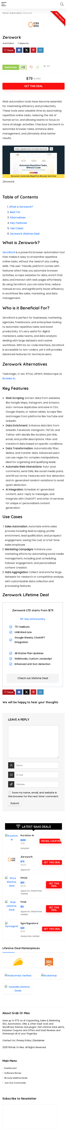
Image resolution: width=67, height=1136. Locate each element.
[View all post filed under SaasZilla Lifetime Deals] (18, 988)
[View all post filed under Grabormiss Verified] (18, 975)
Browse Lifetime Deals (15, 1077)
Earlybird (24, 848)
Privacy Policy (24, 1040)
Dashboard (10, 1068)
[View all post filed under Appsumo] (18, 962)
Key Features (18, 223)
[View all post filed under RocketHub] (49, 975)
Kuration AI (27, 835)
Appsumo (24, 43)
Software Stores (12, 1073)
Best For (15, 212)
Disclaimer (39, 1040)
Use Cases (16, 228)
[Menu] (4, 4)
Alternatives (18, 217)
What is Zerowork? (21, 207)
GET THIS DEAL (33, 86)
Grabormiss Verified (29, 936)
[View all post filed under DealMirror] (49, 962)
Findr (23, 901)
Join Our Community (15, 1082)
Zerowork (26, 856)
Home (5, 13)
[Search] (62, 4)
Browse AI (8, 378)
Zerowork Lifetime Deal (25, 234)
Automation (16, 13)
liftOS (23, 877)
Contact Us (8, 1040)
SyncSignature (29, 923)
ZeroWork (8, 252)
